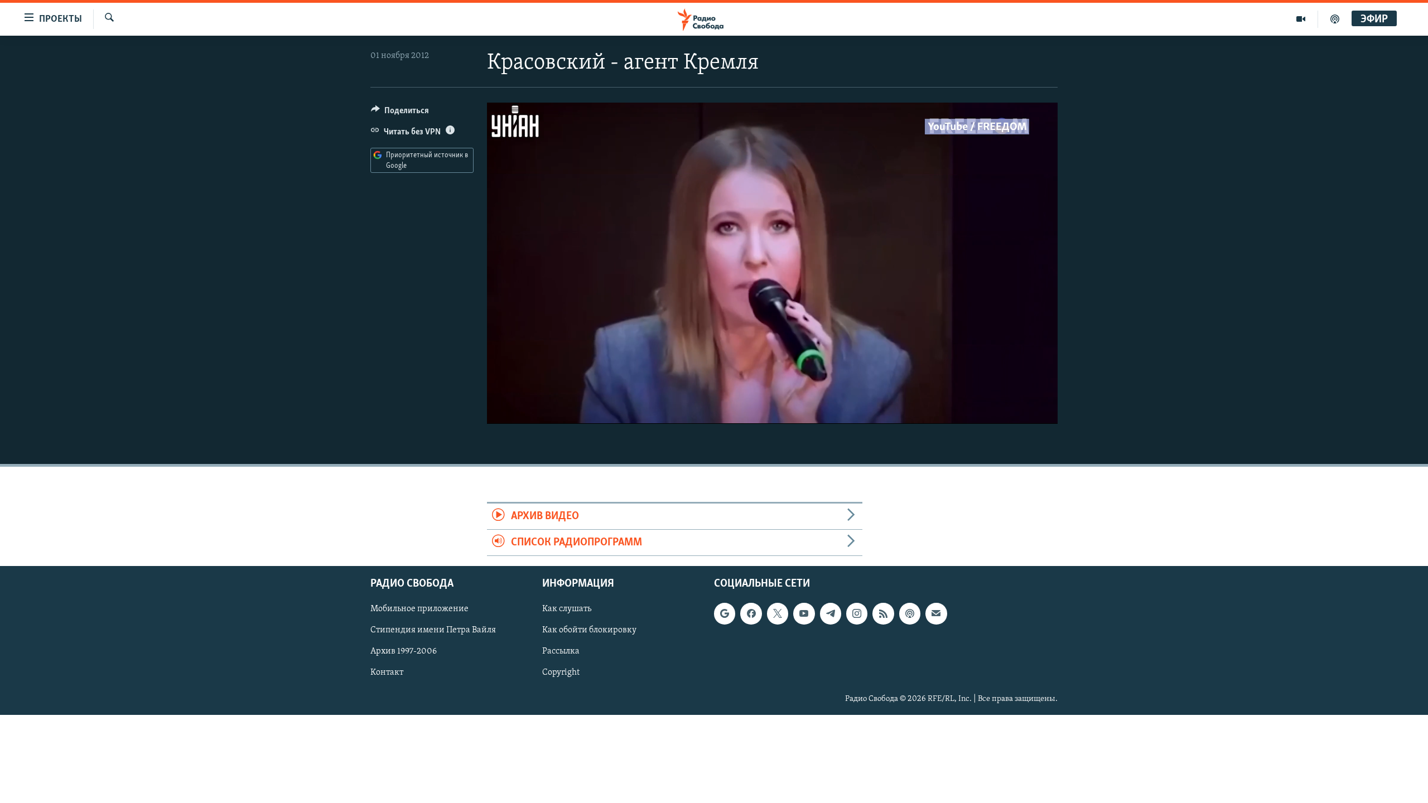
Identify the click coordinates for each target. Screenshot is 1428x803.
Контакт (386, 673)
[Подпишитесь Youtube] (803, 614)
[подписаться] (936, 614)
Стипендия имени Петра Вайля (433, 630)
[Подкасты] (909, 614)
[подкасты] (1335, 19)
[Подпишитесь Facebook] (750, 614)
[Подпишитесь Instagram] (856, 614)
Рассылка (561, 651)
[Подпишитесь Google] (724, 614)
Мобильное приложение (419, 609)
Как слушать (566, 609)
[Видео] (1301, 19)
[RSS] (883, 614)
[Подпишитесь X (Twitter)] (777, 614)
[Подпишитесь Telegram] (830, 614)
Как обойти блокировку (589, 630)
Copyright (561, 673)
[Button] (400, 113)
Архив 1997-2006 (403, 651)
